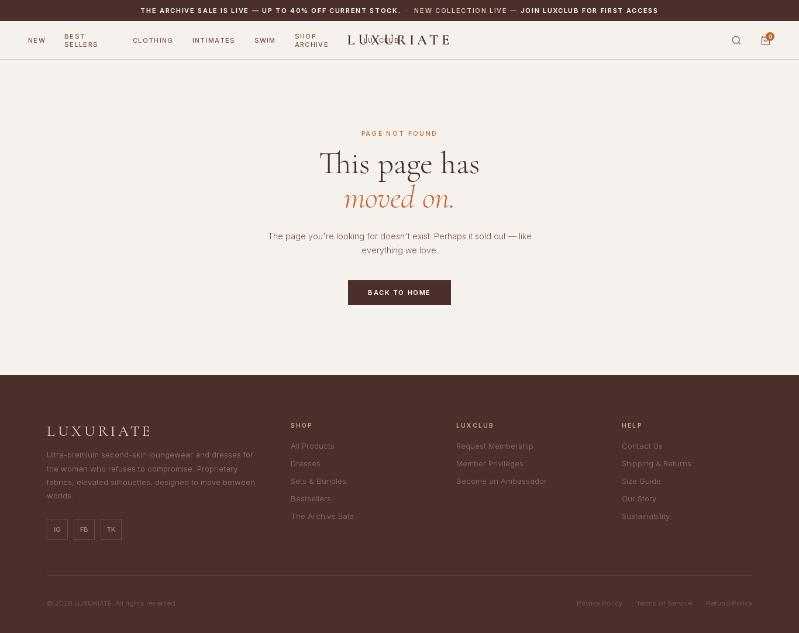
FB (84, 529)
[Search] (736, 40)
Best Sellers (81, 40)
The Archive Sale (322, 516)
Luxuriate (400, 40)
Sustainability (646, 516)
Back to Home (399, 292)
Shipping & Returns (656, 463)
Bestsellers (311, 498)
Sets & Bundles (318, 481)
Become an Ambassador (501, 481)
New (37, 40)
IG (57, 529)
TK (111, 529)
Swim (265, 40)
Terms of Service (664, 603)
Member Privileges (490, 463)
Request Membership (494, 445)
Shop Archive (312, 40)
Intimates (214, 40)
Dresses (306, 463)
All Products (313, 445)
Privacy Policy (599, 603)
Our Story (639, 498)
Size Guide (641, 481)
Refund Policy (729, 603)
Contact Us (642, 445)
